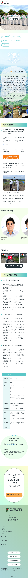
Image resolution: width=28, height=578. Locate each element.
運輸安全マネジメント (5, 569)
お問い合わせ (5, 45)
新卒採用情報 (5, 36)
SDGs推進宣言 (14, 560)
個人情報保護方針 (4, 568)
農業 (3, 528)
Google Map (12, 517)
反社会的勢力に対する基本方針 (16, 568)
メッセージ (5, 538)
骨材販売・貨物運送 (7, 531)
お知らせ (3, 547)
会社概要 (4, 540)
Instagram (14, 564)
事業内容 (3, 524)
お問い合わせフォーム (11, 444)
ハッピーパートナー (5, 572)
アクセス (4, 542)
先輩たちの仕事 (16, 36)
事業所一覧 (14, 552)
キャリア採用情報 (15, 40)
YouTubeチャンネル (13, 265)
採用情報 (3, 544)
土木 (3, 526)
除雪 (3, 533)
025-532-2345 (14, 481)
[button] (23, 182)
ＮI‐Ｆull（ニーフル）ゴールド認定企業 (9, 570)
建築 (3, 529)
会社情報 (3, 536)
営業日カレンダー (14, 556)
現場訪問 (5, 40)
